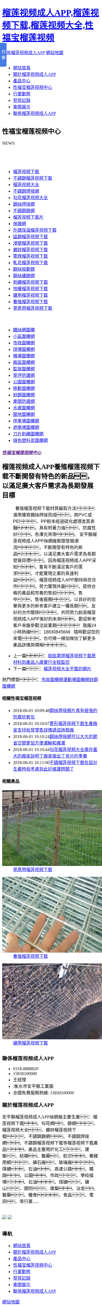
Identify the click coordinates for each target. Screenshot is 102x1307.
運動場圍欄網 (76, 679)
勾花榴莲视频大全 (30, 197)
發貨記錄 (21, 100)
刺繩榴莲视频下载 (30, 282)
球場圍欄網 (24, 349)
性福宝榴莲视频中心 (32, 87)
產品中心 (21, 81)
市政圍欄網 (24, 343)
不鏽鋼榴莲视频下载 (32, 178)
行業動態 (21, 94)
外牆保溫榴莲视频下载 (35, 230)
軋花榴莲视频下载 (30, 262)
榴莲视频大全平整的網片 (67, 669)
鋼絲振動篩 (24, 269)
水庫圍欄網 (24, 408)
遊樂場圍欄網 (26, 427)
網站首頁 (21, 68)
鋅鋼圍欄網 (24, 395)
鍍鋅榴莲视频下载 (30, 249)
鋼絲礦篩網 (24, 275)
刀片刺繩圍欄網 (28, 434)
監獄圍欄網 (24, 369)
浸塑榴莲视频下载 (30, 243)
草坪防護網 (24, 375)
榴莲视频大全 (26, 184)
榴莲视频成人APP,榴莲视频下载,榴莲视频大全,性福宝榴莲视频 (50, 25)
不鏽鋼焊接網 (26, 191)
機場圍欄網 (24, 356)
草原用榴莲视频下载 (32, 308)
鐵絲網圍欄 (24, 330)
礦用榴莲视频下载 (30, 295)
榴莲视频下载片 (28, 217)
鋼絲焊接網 (24, 204)
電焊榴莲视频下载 (30, 256)
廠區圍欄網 (24, 362)
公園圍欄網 (24, 382)
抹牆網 (19, 223)
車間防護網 (24, 401)
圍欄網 (8, 319)
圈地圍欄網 (24, 414)
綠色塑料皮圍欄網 (30, 440)
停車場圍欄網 (26, 421)
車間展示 (21, 107)
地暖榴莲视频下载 (30, 288)
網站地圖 (54, 52)
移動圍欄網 (24, 388)
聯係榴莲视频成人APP (23, 52)
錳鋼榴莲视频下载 (30, 236)
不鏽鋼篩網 (24, 210)
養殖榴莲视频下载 (30, 301)
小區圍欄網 (24, 336)
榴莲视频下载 (15, 160)
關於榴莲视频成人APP (34, 74)
